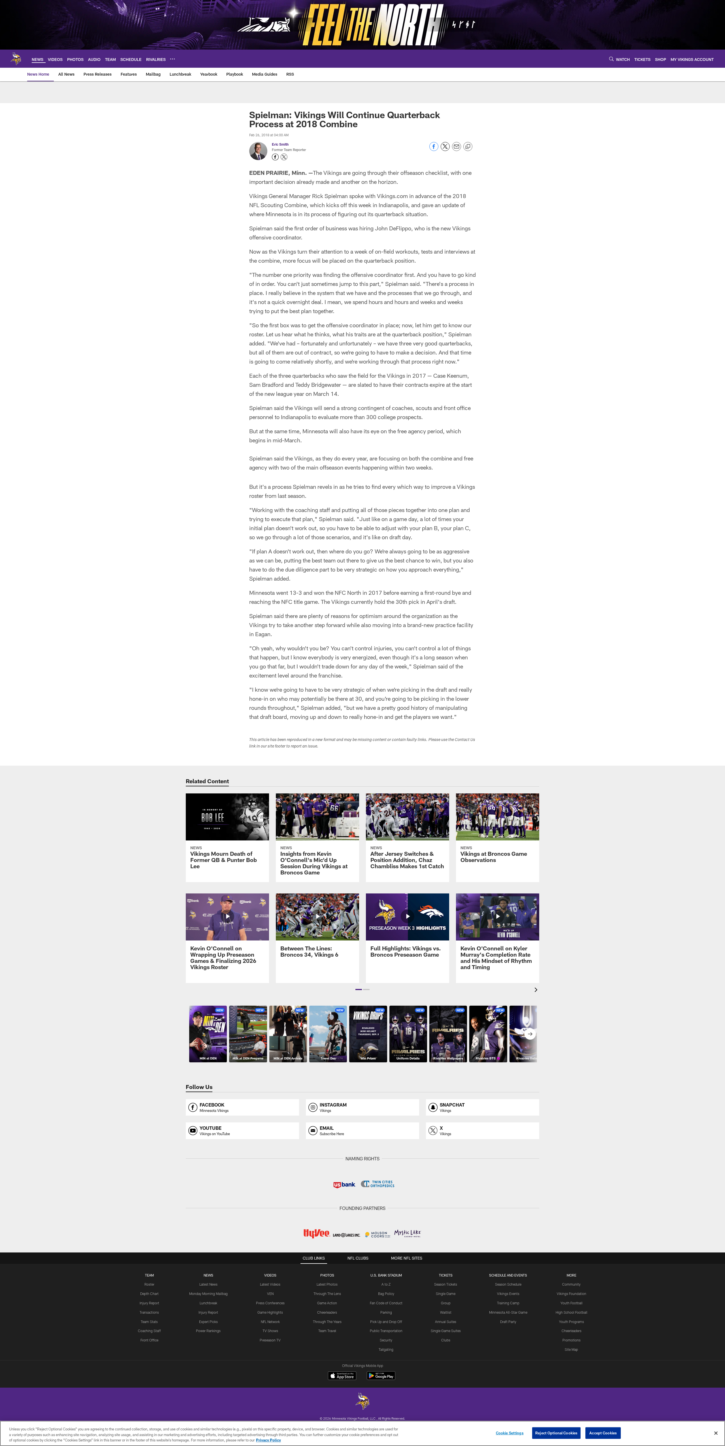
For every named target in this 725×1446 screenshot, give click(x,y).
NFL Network (270, 1322)
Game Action (327, 1303)
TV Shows (270, 1331)
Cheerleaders (327, 1312)
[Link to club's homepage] (16, 58)
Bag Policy (386, 1294)
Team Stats (149, 1322)
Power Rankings (208, 1331)
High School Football (571, 1312)
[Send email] (456, 149)
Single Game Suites (446, 1331)
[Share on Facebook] (433, 149)
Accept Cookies (603, 1432)
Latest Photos (327, 1284)
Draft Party (508, 1322)
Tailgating (386, 1349)
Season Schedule (508, 1284)
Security (386, 1340)
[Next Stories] (530, 1034)
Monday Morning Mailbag (208, 1294)
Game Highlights (270, 1312)
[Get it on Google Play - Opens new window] (381, 1378)
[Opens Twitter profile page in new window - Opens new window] (284, 157)
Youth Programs (571, 1322)
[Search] (611, 59)
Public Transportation (386, 1331)
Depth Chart (149, 1294)
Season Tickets (445, 1284)
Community (571, 1284)
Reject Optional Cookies (556, 1432)
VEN (270, 1294)
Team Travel (327, 1331)
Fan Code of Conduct (386, 1303)
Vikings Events (508, 1294)
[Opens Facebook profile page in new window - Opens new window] (275, 157)
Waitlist (445, 1312)
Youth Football (571, 1303)
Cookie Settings (510, 1432)
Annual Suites (445, 1322)
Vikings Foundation (571, 1294)
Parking (386, 1312)
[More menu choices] (172, 59)
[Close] (716, 1433)
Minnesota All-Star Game (508, 1312)
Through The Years (327, 1322)
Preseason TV (270, 1340)
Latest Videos (270, 1284)
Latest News (208, 1284)
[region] (362, 1433)
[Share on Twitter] (445, 149)
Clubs (445, 1340)
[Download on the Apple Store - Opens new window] (342, 1376)
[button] (358, 989)
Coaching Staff (149, 1331)
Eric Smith (280, 144)
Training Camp (508, 1303)
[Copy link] (467, 147)
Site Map (571, 1349)
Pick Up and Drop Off (386, 1322)
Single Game (445, 1294)
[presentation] (537, 990)
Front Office (149, 1340)
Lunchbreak (208, 1303)
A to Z (386, 1284)
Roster (149, 1284)
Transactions (149, 1312)
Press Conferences (270, 1303)
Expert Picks (208, 1322)
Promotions (571, 1340)
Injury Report (149, 1303)
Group (446, 1303)
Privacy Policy (268, 1440)
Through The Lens (327, 1294)
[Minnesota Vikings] (362, 1402)
